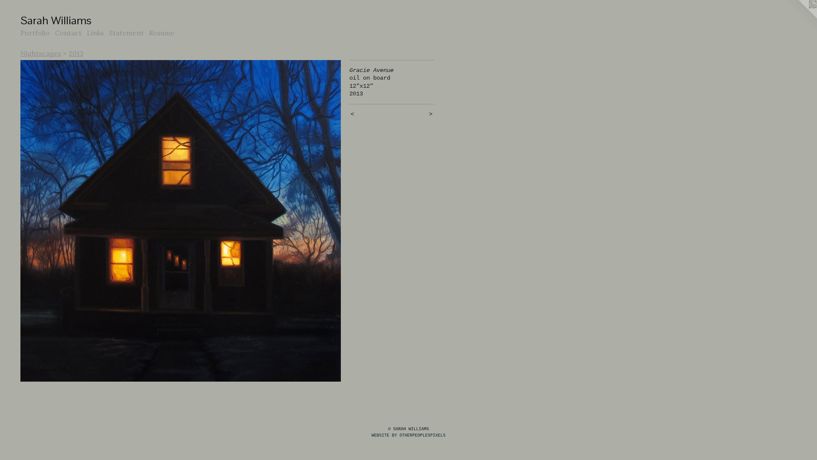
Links (95, 33)
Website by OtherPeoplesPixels (408, 435)
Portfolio (35, 33)
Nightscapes (40, 53)
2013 (76, 53)
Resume (161, 33)
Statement (126, 33)
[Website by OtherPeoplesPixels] (800, 17)
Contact (68, 33)
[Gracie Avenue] (180, 221)
